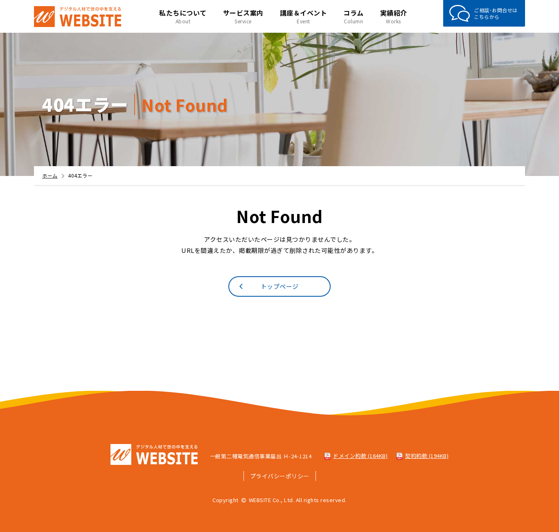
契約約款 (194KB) (427, 456)
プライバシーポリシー (279, 476)
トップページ (280, 286)
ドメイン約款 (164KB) (360, 456)
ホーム (50, 175)
